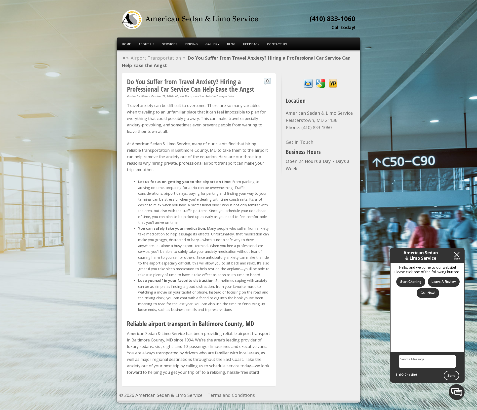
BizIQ (400, 375)
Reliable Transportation (220, 96)
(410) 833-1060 (332, 18)
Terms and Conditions (231, 395)
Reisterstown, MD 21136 (311, 120)
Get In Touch (299, 142)
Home (126, 44)
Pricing (191, 44)
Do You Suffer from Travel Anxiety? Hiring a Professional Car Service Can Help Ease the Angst (190, 85)
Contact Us (277, 44)
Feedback (251, 44)
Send (451, 375)
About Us (147, 44)
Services (169, 44)
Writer (144, 96)
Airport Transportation (156, 58)
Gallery (212, 44)
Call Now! (428, 293)
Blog (231, 44)
